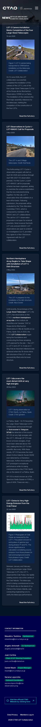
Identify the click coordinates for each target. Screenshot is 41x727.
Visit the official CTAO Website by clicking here (20, 700)
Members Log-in (27, 715)
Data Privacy (12, 715)
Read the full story (26, 116)
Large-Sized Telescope (16, 312)
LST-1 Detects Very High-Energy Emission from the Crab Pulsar (18, 503)
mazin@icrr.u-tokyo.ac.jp (15, 671)
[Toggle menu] (36, 8)
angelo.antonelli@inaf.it (14, 649)
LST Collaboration (19, 334)
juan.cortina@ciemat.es (14, 661)
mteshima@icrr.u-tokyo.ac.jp (16, 639)
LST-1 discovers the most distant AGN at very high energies (18, 381)
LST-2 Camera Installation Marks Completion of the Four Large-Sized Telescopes (20, 30)
